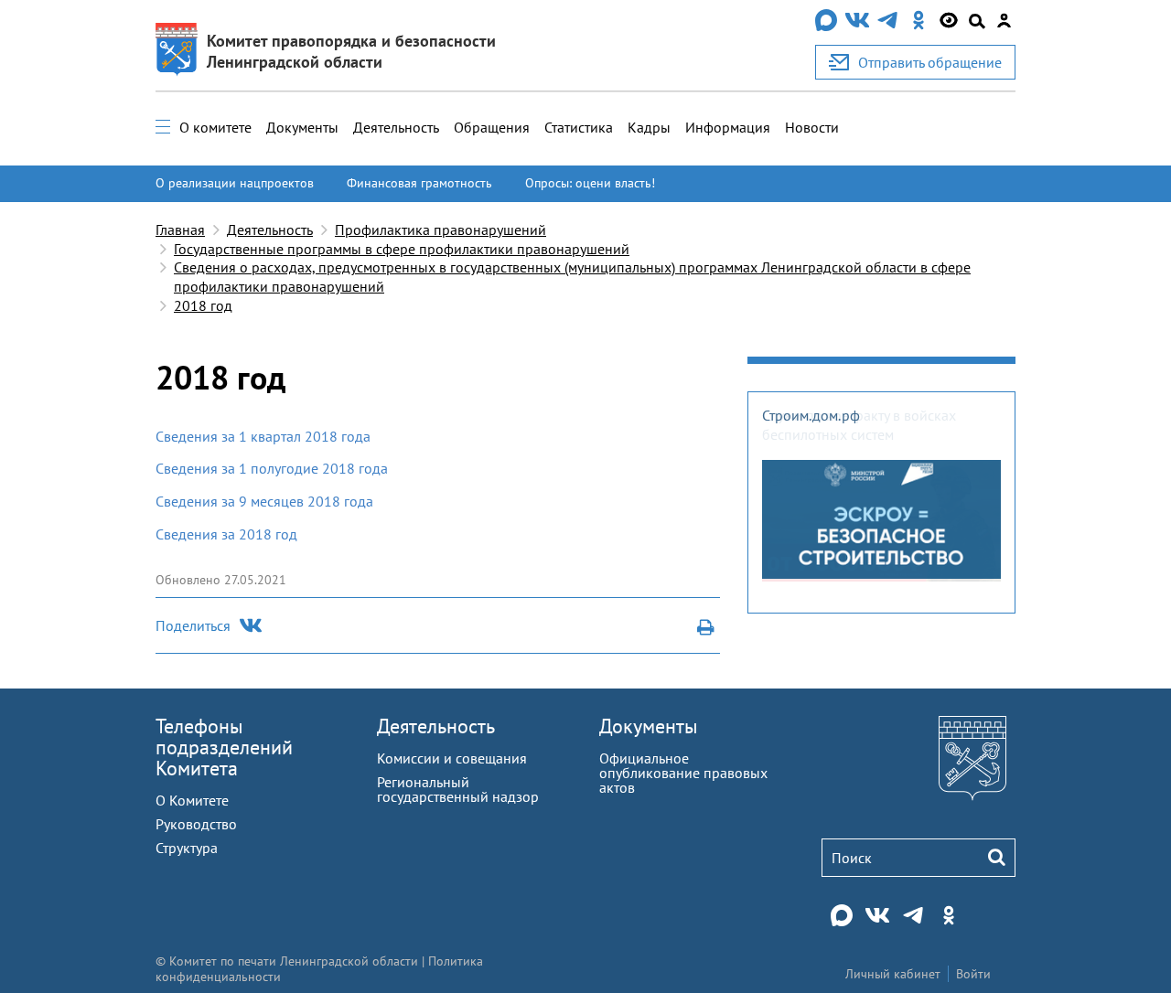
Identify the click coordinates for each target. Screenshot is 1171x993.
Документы (302, 127)
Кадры (649, 127)
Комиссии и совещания (452, 758)
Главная (180, 229)
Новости (812, 127)
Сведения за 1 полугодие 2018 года (272, 468)
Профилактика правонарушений (440, 229)
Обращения (492, 127)
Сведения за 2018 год (226, 534)
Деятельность (396, 127)
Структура (187, 847)
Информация (727, 127)
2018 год (203, 305)
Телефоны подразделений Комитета (224, 747)
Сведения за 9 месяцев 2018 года (264, 501)
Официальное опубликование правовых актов (683, 772)
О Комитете (192, 800)
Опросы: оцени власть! (590, 183)
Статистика (578, 127)
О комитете (215, 127)
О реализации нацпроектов (235, 183)
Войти (973, 974)
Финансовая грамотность (419, 183)
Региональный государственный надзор (458, 789)
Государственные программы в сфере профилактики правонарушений (401, 249)
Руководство (196, 824)
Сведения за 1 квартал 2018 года (263, 436)
